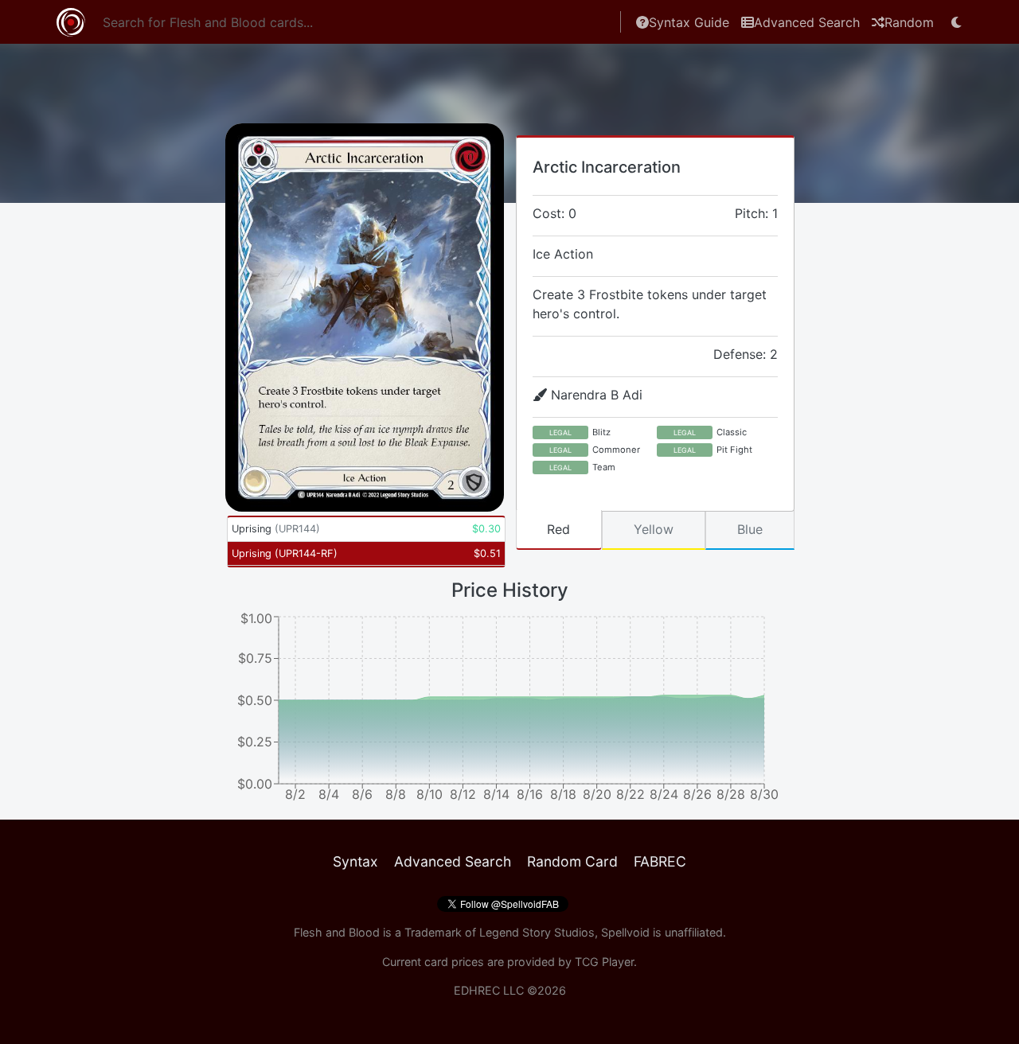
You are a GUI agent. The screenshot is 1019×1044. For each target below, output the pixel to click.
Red (558, 529)
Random (909, 22)
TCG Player (604, 961)
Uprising (276, 529)
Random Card (572, 861)
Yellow (653, 529)
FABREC (660, 861)
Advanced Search (807, 22)
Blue (750, 529)
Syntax (355, 861)
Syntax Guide (689, 22)
